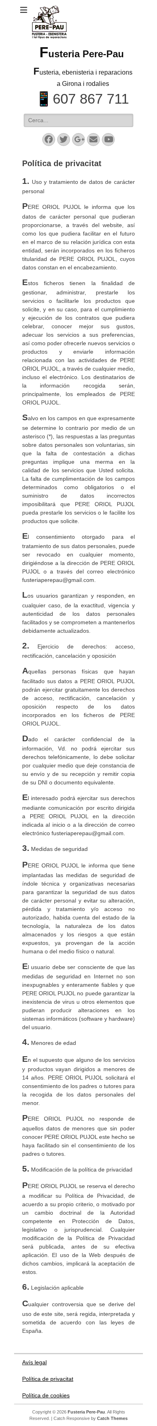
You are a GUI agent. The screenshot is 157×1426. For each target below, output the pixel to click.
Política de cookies (46, 1395)
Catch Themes (112, 1418)
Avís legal (34, 1362)
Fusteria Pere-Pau (81, 53)
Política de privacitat (47, 1379)
